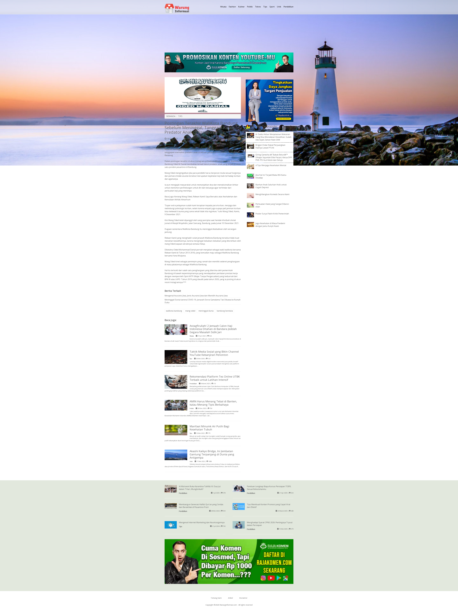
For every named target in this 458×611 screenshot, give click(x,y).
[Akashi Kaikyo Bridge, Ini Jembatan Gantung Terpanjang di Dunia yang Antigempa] (176, 454)
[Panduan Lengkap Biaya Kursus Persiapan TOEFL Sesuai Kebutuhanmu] (239, 488)
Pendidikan (288, 6)
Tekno (258, 6)
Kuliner (241, 6)
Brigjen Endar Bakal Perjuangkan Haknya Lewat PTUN (270, 146)
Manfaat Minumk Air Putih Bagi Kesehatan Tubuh (209, 427)
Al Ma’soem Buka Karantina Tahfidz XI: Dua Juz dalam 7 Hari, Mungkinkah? (200, 487)
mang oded (190, 310)
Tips (265, 6)
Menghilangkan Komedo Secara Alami (272, 194)
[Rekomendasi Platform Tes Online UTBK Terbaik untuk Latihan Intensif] (176, 381)
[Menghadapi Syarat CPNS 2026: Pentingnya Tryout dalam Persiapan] (239, 524)
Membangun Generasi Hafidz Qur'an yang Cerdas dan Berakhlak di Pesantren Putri (201, 505)
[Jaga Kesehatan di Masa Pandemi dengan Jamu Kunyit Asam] (252, 224)
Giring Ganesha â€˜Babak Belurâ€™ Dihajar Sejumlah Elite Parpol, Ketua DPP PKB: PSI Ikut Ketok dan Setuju (273, 157)
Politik (250, 6)
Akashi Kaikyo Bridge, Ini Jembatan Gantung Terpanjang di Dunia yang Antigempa (212, 454)
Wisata (223, 6)
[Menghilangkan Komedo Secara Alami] (252, 195)
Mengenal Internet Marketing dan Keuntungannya (201, 522)
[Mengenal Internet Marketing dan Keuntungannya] (171, 525)
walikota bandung (174, 310)
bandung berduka (225, 310)
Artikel (230, 598)
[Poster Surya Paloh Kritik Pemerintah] (252, 214)
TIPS (180, 116)
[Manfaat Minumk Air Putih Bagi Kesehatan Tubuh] (176, 429)
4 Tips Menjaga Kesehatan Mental (270, 165)
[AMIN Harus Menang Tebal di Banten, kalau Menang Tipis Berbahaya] (176, 405)
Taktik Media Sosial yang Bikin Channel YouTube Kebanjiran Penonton (214, 353)
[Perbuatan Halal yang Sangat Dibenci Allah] (252, 205)
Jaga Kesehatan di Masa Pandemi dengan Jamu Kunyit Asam (270, 224)
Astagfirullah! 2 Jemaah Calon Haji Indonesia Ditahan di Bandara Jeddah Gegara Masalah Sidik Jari (213, 329)
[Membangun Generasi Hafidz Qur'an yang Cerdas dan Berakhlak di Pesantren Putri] (171, 505)
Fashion (232, 6)
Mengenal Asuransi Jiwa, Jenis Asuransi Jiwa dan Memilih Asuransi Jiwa (196, 295)
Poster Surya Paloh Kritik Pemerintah (272, 213)
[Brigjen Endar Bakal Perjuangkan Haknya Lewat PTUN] (252, 146)
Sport (272, 6)
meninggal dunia (205, 310)
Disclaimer (243, 598)
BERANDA (170, 116)
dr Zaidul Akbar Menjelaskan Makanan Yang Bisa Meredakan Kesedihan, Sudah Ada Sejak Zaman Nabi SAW (273, 137)
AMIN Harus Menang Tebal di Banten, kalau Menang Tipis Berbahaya (213, 402)
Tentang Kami (216, 598)
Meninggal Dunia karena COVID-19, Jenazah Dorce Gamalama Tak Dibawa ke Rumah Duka (202, 301)
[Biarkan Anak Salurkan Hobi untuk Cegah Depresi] (252, 185)
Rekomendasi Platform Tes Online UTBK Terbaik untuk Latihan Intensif (215, 378)
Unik (279, 6)
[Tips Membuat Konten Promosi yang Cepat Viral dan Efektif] (239, 506)
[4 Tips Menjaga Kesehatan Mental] (252, 166)
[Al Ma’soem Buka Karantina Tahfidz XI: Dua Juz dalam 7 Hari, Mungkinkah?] (171, 489)
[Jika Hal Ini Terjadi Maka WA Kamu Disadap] (252, 176)
